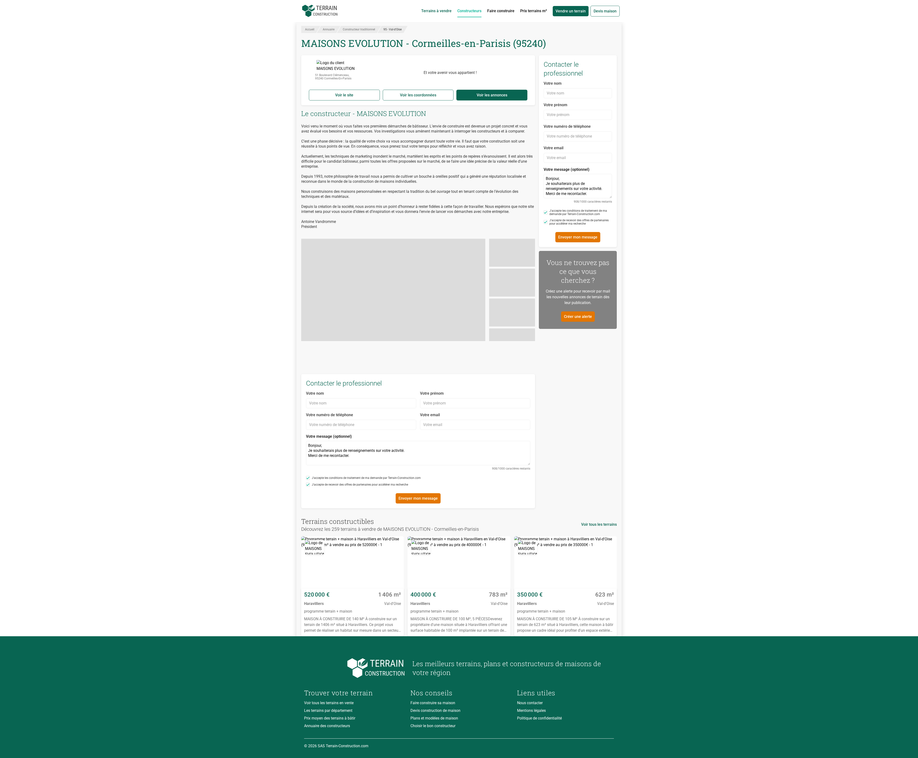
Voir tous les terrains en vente (329, 703)
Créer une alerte (578, 316)
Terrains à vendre (436, 11)
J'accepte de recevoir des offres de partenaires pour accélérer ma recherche (360, 484)
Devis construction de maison (435, 710)
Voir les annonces (492, 95)
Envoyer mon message (418, 498)
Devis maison (605, 11)
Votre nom (315, 393)
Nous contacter (530, 703)
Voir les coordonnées (418, 95)
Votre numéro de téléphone (329, 415)
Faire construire (500, 11)
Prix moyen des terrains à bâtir (329, 718)
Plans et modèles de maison (434, 718)
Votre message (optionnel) (418, 452)
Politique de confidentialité (539, 718)
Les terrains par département (328, 710)
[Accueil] (319, 11)
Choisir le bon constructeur (432, 726)
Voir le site (344, 95)
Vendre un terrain (571, 11)
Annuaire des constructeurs (327, 726)
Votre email (430, 415)
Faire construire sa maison (432, 703)
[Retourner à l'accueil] (354, 668)
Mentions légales (531, 710)
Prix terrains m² (533, 11)
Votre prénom (432, 393)
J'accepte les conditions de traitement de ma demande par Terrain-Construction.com (366, 478)
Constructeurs (469, 11)
